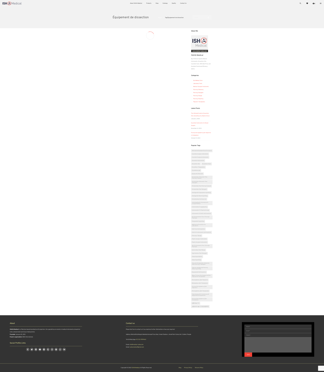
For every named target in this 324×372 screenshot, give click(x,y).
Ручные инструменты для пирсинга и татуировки (201, 134)
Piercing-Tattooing (198, 89)
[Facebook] (27, 349)
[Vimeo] (44, 349)
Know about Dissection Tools (161, 39)
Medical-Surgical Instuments (201, 86)
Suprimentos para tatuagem (199, 253)
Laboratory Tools (197, 83)
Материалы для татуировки (200, 283)
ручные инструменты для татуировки (199, 299)
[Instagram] (52, 349)
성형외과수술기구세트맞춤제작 (200, 306)
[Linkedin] (36, 349)
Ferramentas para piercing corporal (201, 186)
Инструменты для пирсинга (200, 280)
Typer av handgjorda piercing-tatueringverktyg (200, 268)
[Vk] (64, 349)
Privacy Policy (188, 368)
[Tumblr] (48, 349)
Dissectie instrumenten (198, 160)
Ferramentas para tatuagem (199, 189)
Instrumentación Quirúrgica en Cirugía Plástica (200, 203)
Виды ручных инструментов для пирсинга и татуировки (201, 276)
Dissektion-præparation (198, 167)
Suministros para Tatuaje (198, 250)
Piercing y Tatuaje (196, 235)
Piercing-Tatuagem (198, 92)
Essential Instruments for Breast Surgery (199, 124)
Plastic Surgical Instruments (199, 242)
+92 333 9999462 (140, 339)
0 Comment (145, 71)
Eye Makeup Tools (198, 80)
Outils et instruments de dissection (201, 232)
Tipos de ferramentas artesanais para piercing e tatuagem (200, 263)
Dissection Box (118, 101)
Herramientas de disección (199, 199)
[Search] (300, 3)
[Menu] (321, 3)
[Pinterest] (56, 349)
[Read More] (131, 93)
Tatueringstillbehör (197, 256)
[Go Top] (321, 368)
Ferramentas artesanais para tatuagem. (199, 182)
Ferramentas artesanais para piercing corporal (199, 177)
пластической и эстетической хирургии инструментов (200, 295)
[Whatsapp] (60, 349)
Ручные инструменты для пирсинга (199, 287)
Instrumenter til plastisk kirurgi (200, 210)
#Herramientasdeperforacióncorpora (202, 150)
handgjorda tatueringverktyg (199, 196)
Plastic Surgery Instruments (199, 239)
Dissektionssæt (196, 170)
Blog (180, 368)
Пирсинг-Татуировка (199, 102)
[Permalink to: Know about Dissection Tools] (153, 44)
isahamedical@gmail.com (137, 347)
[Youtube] (40, 349)
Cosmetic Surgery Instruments (200, 154)
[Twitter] (31, 349)
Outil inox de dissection (198, 229)
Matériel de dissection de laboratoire (199, 225)
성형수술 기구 (195, 303)
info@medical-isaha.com (136, 344)
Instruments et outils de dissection (201, 213)
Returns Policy (199, 368)
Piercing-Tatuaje (197, 95)
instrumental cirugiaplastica (199, 207)
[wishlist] (307, 3)
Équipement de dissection (199, 272)
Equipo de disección (197, 173)
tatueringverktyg (196, 260)
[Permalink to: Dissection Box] (115, 105)
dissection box (196, 164)
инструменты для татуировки (200, 291)
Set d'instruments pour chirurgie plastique (201, 246)
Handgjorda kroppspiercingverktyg (201, 192)
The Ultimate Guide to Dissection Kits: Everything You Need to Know (200, 115)
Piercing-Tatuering (198, 98)
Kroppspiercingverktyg (198, 221)
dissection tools (206, 164)
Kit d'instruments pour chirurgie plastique (200, 217)
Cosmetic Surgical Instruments (200, 157)
